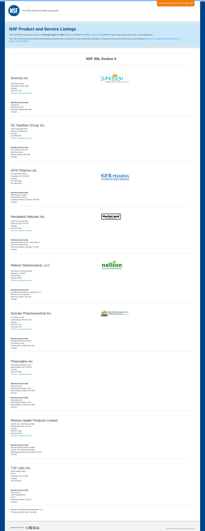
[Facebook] (30, 528)
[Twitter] (27, 528)
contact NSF (95, 35)
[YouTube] (37, 528)
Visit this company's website (21, 93)
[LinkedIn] (34, 528)
